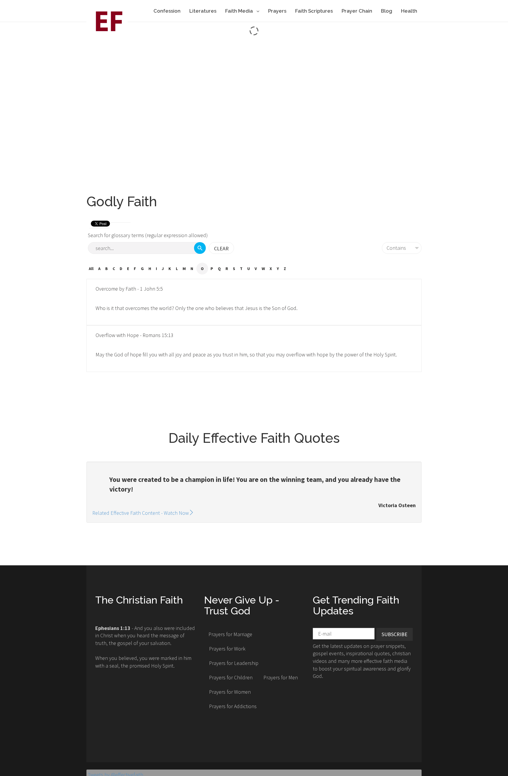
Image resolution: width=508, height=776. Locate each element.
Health (409, 11)
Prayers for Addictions (233, 706)
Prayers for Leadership (233, 663)
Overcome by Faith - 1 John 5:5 (129, 288)
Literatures (202, 11)
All (91, 268)
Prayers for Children (231, 677)
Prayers (277, 11)
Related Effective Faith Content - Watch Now (140, 512)
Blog (386, 11)
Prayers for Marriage (230, 634)
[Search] (200, 248)
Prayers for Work (227, 648)
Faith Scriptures (314, 11)
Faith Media (239, 11)
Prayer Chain (357, 11)
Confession (167, 11)
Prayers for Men (280, 677)
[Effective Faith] (107, 21)
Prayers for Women (230, 691)
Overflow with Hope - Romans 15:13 (134, 335)
